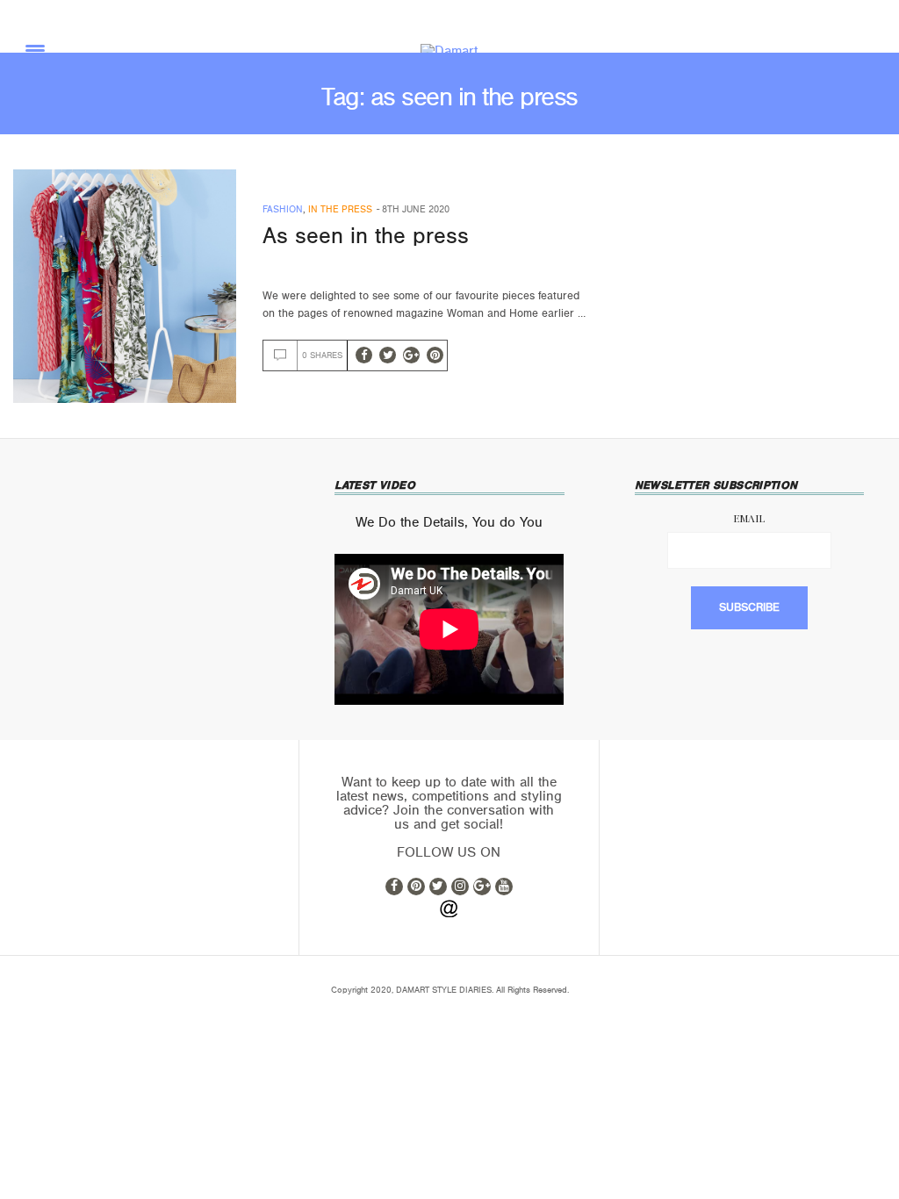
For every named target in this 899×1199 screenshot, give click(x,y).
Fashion (283, 209)
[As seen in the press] (124, 286)
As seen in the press (366, 236)
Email (749, 518)
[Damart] (449, 51)
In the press (340, 209)
